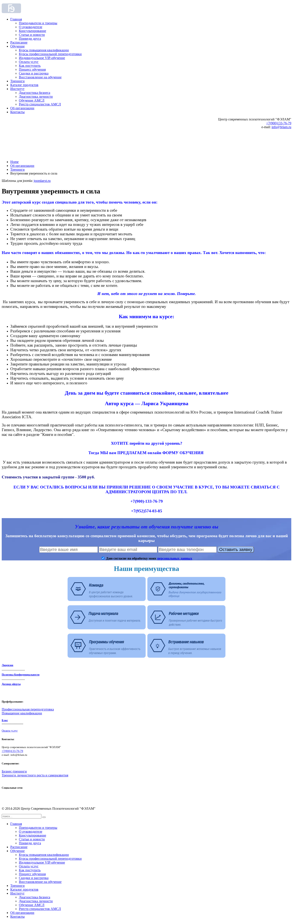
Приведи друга (30, 38)
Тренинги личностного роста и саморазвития (35, 775)
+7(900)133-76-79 (278, 123)
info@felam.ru (281, 127)
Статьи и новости (32, 35)
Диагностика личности (36, 96)
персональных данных (174, 558)
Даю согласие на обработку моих (148, 558)
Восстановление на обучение (40, 77)
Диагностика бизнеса (34, 92)
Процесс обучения (32, 69)
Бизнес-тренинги (14, 771)
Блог (5, 720)
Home (14, 162)
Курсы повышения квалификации (44, 50)
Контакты (17, 112)
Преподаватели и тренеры (38, 23)
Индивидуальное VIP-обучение (42, 58)
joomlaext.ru (42, 181)
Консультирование (32, 31)
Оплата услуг (29, 62)
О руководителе (30, 27)
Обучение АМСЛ (31, 100)
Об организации (22, 108)
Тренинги (17, 81)
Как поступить (30, 65)
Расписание (18, 42)
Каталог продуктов (24, 85)
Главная (16, 19)
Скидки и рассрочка (33, 73)
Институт (17, 89)
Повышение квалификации (22, 713)
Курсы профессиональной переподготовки (50, 54)
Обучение (17, 46)
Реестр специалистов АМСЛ (40, 104)
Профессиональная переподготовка (28, 709)
